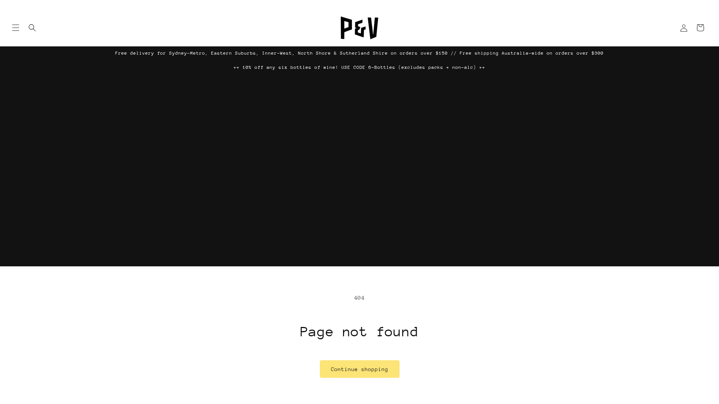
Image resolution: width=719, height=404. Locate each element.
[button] (15, 27)
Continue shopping (359, 369)
